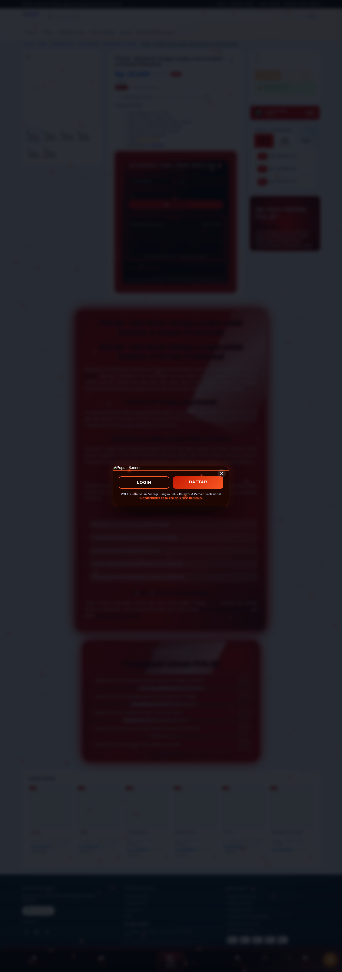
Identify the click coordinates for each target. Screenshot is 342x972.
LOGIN (144, 482)
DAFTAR (198, 482)
